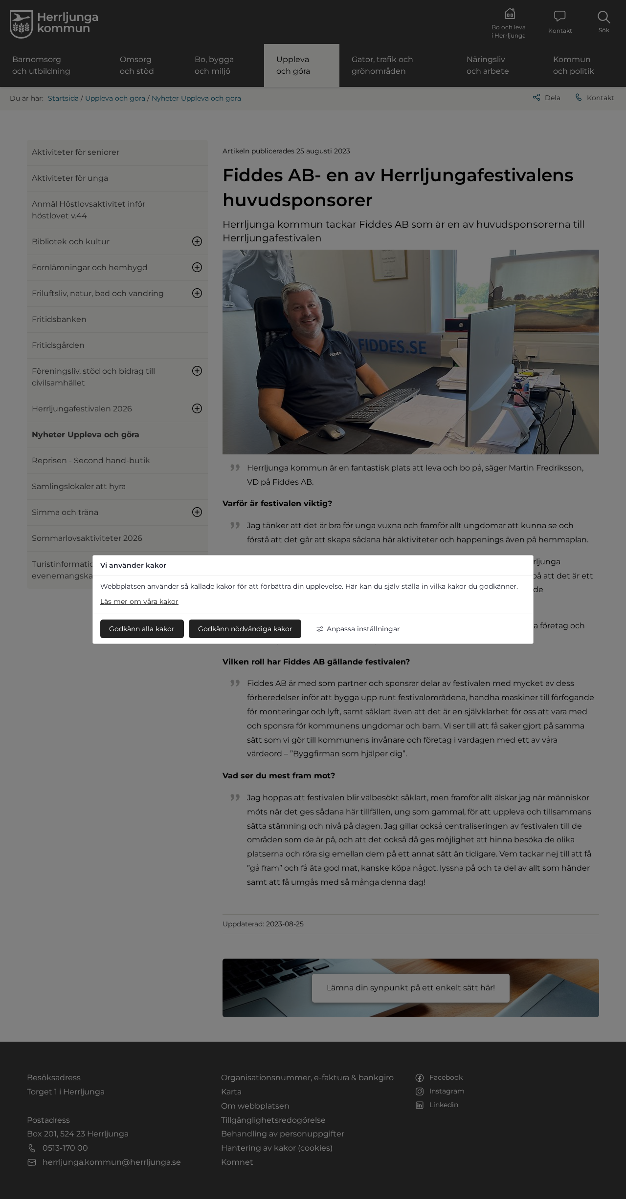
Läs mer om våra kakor (139, 601)
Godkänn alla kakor (142, 628)
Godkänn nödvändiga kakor (245, 628)
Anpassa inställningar (363, 628)
